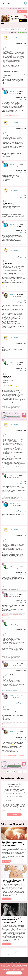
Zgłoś (25, 45)
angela (11, 663)
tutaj (4, 810)
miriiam (11, 294)
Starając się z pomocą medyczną (13, 8)
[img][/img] (4, 690)
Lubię (21, 45)
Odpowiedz (22, 11)
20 (16, 771)
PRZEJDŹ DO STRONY (14, 973)
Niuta (10, 362)
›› (25, 29)
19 (13, 29)
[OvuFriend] (7, 4)
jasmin (11, 594)
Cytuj (17, 45)
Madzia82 (11, 91)
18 (11, 29)
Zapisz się (14, 814)
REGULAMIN (17, 962)
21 (18, 29)
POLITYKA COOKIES (10, 962)
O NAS (9, 960)
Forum (2, 8)
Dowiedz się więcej (21, 969)
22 (20, 29)
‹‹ (6, 29)
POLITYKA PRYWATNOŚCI (16, 960)
